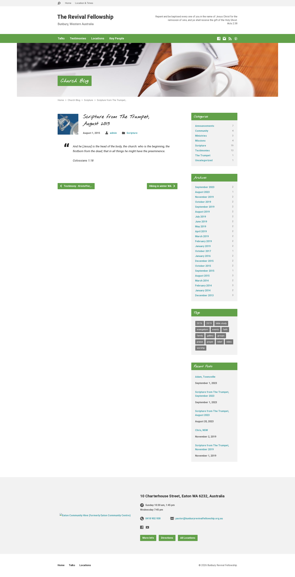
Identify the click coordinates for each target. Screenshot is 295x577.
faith (225, 329)
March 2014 (202, 280)
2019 (209, 323)
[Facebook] (218, 38)
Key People (116, 38)
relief (219, 341)
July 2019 (200, 216)
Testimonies (78, 38)
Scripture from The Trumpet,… (112, 100)
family (200, 335)
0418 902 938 (152, 518)
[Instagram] (224, 38)
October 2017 (203, 251)
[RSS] (230, 38)
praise (200, 341)
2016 (199, 323)
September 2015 (204, 270)
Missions (200, 140)
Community (201, 130)
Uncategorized (203, 160)
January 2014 (202, 290)
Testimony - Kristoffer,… (77, 186)
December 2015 (204, 261)
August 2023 (202, 192)
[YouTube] (147, 527)
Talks (61, 38)
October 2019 (203, 201)
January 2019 (202, 246)
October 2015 (203, 265)
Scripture (88, 100)
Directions (167, 537)
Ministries (201, 135)
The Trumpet (202, 155)
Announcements (204, 125)
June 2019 (201, 221)
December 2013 (204, 295)
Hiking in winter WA (160, 186)
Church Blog (74, 81)
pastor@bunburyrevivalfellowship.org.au (199, 518)
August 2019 (202, 211)
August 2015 (202, 275)
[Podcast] (235, 38)
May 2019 (200, 226)
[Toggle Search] (59, 3)
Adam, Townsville (205, 376)
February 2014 (203, 285)
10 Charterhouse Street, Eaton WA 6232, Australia (182, 496)
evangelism (202, 329)
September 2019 (204, 206)
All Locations (187, 537)
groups (220, 335)
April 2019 (201, 231)
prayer (210, 341)
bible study (221, 323)
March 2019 (202, 236)
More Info (148, 537)
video (229, 341)
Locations (97, 38)
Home (68, 3)
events (215, 329)
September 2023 (204, 187)
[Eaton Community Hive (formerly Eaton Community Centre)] (95, 515)
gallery (210, 335)
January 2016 (202, 256)
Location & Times (84, 3)
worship (201, 348)
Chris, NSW (201, 430)
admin (113, 133)
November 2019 (204, 197)
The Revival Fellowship (85, 17)
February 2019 (203, 241)
